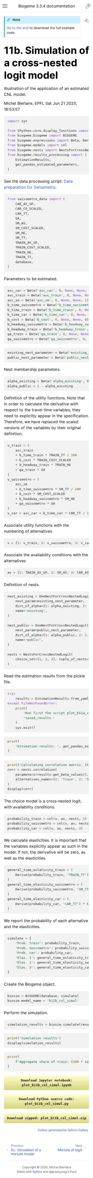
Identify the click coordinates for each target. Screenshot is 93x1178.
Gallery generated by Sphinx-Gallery (63, 1130)
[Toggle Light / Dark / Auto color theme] (88, 6)
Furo (73, 1172)
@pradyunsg (58, 1172)
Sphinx (37, 1172)
